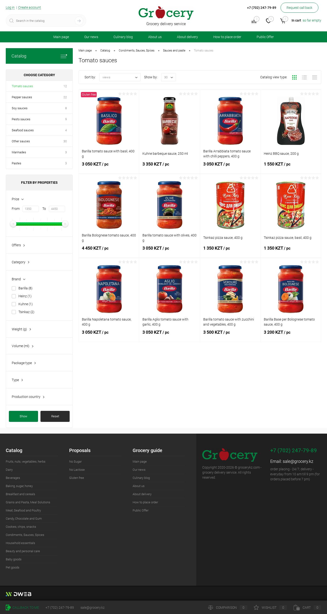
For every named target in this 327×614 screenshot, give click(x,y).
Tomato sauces (22, 86)
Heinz (25, 296)
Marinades (19, 152)
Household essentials (20, 543)
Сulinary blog (123, 37)
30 (65, 141)
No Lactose (77, 469)
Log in (10, 7)
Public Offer (265, 37)
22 (65, 97)
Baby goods (14, 559)
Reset (55, 416)
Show (23, 416)
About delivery (187, 37)
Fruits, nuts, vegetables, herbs (25, 461)
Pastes (16, 163)
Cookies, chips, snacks (21, 526)
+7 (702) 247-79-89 (59, 607)
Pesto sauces (21, 119)
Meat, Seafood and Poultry (23, 510)
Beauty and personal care (23, 551)
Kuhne (25, 304)
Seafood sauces (23, 130)
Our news (91, 37)
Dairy (9, 469)
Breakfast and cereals (20, 494)
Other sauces (21, 141)
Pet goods (12, 567)
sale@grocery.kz (298, 461)
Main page (61, 37)
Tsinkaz (26, 312)
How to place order (227, 37)
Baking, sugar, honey (19, 486)
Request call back (299, 8)
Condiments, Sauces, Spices (25, 535)
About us (155, 37)
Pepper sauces (22, 97)
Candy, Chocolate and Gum (24, 518)
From (16, 209)
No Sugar (75, 461)
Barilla (25, 288)
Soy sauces (20, 108)
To (44, 209)
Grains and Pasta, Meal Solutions (28, 502)
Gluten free (76, 478)
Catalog (18, 55)
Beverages (13, 478)
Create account (29, 7)
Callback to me (25, 607)
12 (65, 86)
